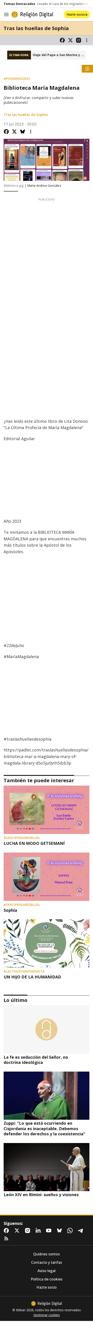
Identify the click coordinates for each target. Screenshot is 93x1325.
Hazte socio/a (77, 14)
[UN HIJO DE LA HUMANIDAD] (46, 943)
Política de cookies (47, 1279)
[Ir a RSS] (7, 1238)
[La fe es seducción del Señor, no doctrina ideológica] (46, 1029)
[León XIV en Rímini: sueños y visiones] (46, 1167)
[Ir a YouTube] (49, 1230)
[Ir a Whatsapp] (70, 1230)
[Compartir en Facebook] (6, 131)
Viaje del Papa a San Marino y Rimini (59, 55)
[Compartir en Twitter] (14, 131)
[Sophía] (46, 877)
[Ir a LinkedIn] (39, 1230)
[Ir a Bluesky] (60, 1230)
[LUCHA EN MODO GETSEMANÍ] (46, 810)
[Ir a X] (70, 40)
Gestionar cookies (46, 1315)
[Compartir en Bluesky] (22, 131)
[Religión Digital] (32, 14)
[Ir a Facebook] (62, 40)
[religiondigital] (46, 1303)
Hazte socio (46, 1287)
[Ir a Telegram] (81, 1230)
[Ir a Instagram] (78, 40)
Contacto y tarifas (46, 1262)
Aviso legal (46, 1270)
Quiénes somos (46, 1254)
